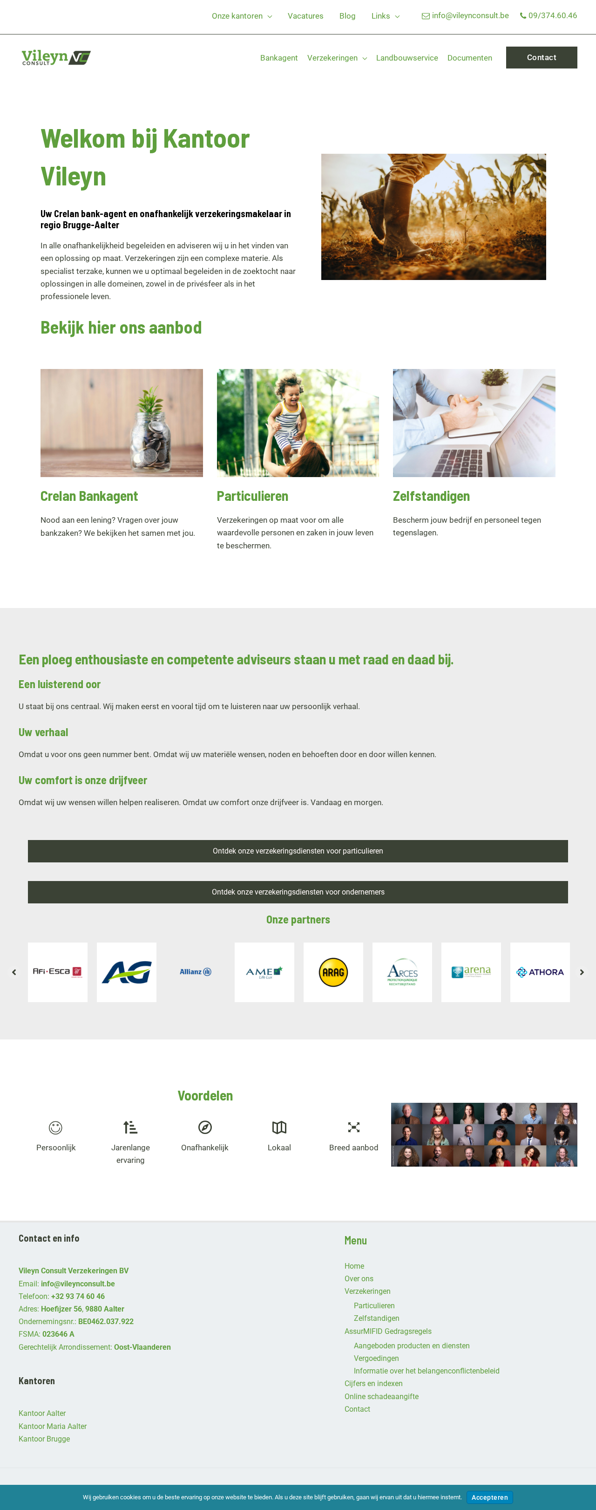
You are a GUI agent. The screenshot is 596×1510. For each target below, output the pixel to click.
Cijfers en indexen (374, 1383)
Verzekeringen (368, 1291)
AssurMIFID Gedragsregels (388, 1331)
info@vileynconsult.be (470, 15)
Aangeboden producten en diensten (412, 1345)
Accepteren (490, 1497)
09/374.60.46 (552, 15)
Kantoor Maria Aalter (53, 1426)
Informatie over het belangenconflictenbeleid (427, 1371)
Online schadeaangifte (382, 1396)
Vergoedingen (376, 1358)
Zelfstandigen (377, 1318)
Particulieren (374, 1305)
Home (354, 1266)
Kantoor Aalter (42, 1413)
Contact (357, 1409)
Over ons (359, 1278)
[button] (267, 15)
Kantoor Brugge (44, 1439)
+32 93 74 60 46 (78, 1296)
